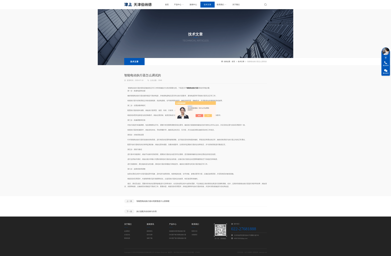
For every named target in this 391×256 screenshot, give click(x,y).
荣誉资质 (127, 238)
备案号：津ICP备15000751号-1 (178, 252)
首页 (167, 5)
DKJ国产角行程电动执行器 (177, 234)
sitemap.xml (263, 252)
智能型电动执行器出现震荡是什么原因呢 (152, 201)
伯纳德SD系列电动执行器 (177, 231)
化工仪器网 (248, 252)
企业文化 (127, 234)
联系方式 (194, 231)
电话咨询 (386, 65)
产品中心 (177, 5)
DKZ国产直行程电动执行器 (177, 238)
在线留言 (194, 234)
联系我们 (220, 5)
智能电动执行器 (192, 88)
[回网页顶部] (386, 58)
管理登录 (255, 252)
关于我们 (236, 5)
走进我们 (127, 231)
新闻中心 (193, 5)
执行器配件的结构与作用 (146, 211)
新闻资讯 (149, 231)
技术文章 (207, 5)
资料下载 (149, 238)
